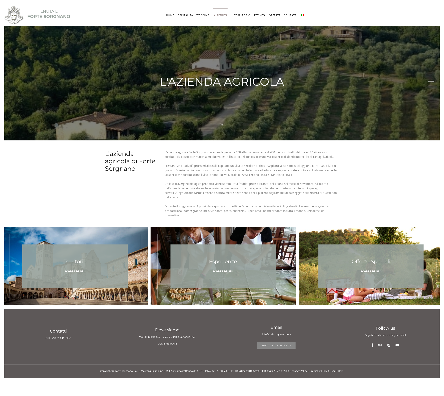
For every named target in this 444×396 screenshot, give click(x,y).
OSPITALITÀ (185, 15)
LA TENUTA (220, 15)
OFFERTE (275, 15)
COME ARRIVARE (167, 343)
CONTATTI (290, 15)
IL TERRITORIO (241, 15)
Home (170, 15)
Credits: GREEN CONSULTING (326, 371)
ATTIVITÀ (260, 15)
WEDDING (203, 15)
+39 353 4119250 (61, 338)
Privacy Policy (299, 371)
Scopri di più (75, 271)
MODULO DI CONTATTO (276, 345)
